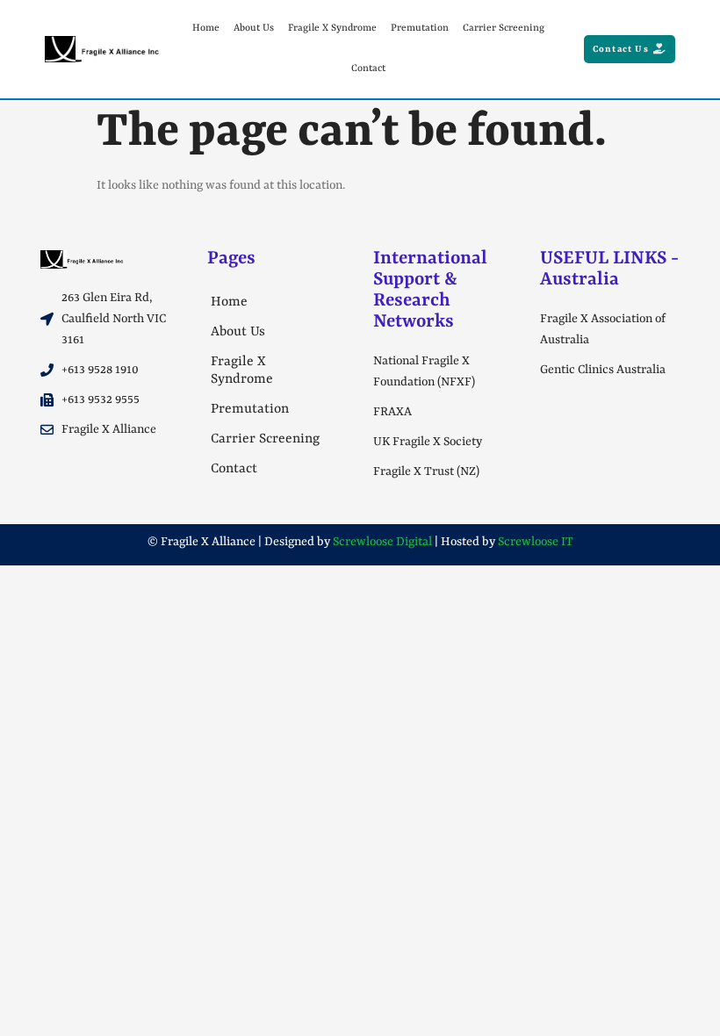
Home (206, 28)
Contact (368, 69)
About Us (254, 28)
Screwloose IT (535, 542)
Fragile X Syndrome (332, 28)
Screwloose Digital (382, 542)
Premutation (420, 28)
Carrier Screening (503, 28)
